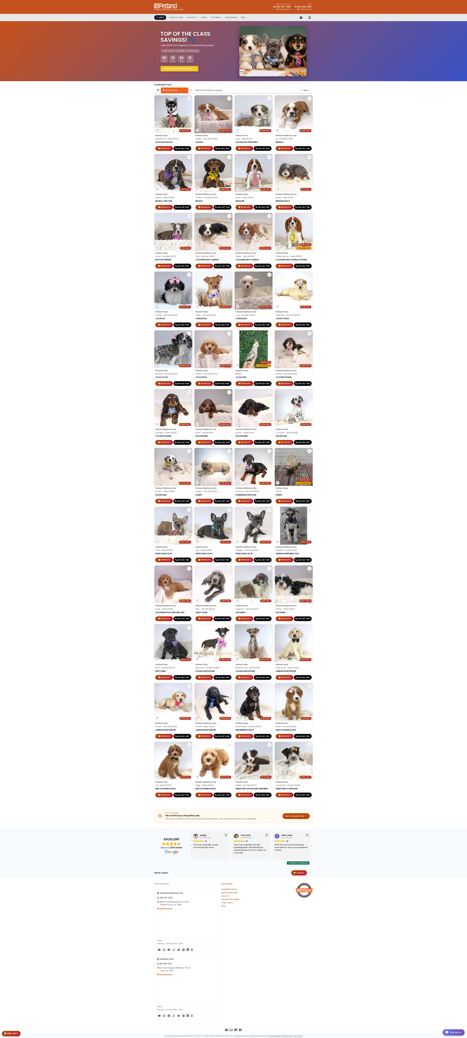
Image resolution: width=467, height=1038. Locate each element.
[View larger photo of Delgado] (309, 510)
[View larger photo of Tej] (189, 745)
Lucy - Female (245, 315)
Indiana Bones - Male (289, 256)
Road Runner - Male (248, 667)
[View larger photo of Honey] (189, 686)
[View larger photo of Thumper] (189, 392)
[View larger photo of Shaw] (269, 157)
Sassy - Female (205, 315)
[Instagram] (164, 950)
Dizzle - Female (286, 726)
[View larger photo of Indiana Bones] (309, 216)
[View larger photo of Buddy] (269, 392)
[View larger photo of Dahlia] (269, 745)
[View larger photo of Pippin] (269, 216)
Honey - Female (166, 726)
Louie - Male (164, 609)
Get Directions (165, 908)
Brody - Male (284, 197)
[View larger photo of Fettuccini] (229, 627)
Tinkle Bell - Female (288, 315)
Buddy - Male (245, 432)
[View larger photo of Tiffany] (229, 333)
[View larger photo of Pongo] (189, 451)
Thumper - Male (166, 432)
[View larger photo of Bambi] (309, 333)
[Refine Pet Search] (158, 90)
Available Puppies (229, 889)
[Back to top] (310, 872)
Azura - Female (165, 256)
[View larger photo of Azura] (189, 216)
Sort (306, 90)
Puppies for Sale (176, 17)
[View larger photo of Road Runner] (269, 627)
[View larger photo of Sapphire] (269, 568)
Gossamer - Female (288, 785)
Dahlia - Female (246, 785)
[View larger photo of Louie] (189, 568)
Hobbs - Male (165, 197)
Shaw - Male (245, 197)
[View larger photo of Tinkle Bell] (309, 275)
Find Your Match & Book (178, 68)
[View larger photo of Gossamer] (309, 745)
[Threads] (192, 950)
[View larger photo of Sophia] (189, 275)
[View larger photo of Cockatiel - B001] (269, 333)
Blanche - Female (166, 373)
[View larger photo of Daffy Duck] (309, 627)
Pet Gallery (216, 17)
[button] (191, 846)
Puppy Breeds (231, 17)
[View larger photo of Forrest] (229, 686)
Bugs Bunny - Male (167, 138)
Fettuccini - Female (207, 667)
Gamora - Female (247, 491)
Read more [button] (197, 856)
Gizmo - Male (285, 609)
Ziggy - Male (204, 785)
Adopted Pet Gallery (230, 899)
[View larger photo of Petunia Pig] (269, 686)
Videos (204, 17)
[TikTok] (174, 950)
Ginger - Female (206, 491)
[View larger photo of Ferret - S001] (309, 451)
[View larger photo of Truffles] (229, 157)
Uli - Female (284, 138)
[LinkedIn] (187, 950)
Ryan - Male (204, 432)
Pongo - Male (165, 491)
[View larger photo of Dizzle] (309, 686)
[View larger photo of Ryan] (229, 392)
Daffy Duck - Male (287, 667)
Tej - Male (163, 785)
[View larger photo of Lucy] (269, 275)
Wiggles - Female (247, 550)
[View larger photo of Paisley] (229, 98)
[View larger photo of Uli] (309, 98)
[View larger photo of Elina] (189, 627)
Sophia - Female (166, 315)
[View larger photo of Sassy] (229, 275)
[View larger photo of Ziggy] (229, 745)
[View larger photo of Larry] (269, 98)
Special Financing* (229, 892)
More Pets (191, 17)
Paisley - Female (206, 138)
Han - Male (203, 550)
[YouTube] (159, 950)
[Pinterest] (183, 950)
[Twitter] (179, 950)
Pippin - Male (245, 256)
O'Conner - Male (287, 432)
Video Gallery (227, 903)
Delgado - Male (286, 550)
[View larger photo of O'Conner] (309, 392)
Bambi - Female (286, 373)
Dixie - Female (205, 256)
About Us (225, 896)
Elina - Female (165, 667)
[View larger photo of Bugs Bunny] (189, 98)
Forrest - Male (205, 726)
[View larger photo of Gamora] (269, 451)
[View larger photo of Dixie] (229, 216)
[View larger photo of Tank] (189, 510)
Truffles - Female (206, 197)
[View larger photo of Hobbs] (189, 157)
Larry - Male (244, 138)
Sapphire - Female (247, 609)
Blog (243, 17)
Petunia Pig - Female (248, 726)
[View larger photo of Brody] (309, 157)
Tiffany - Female (206, 373)
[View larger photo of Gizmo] (309, 568)
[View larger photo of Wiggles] (269, 510)
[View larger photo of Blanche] (189, 333)
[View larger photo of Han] (229, 510)
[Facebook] (169, 950)
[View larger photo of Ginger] (229, 451)
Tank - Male (164, 550)
